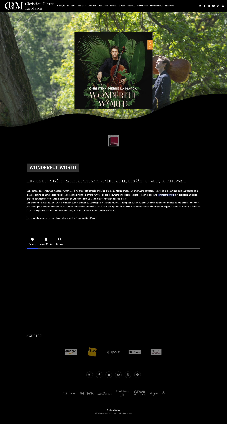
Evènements (142, 6)
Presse (113, 6)
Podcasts (103, 6)
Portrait (71, 6)
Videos (122, 6)
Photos (131, 6)
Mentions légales (113, 410)
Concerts (82, 6)
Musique (61, 6)
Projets (92, 6)
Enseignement (156, 6)
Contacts (169, 6)
